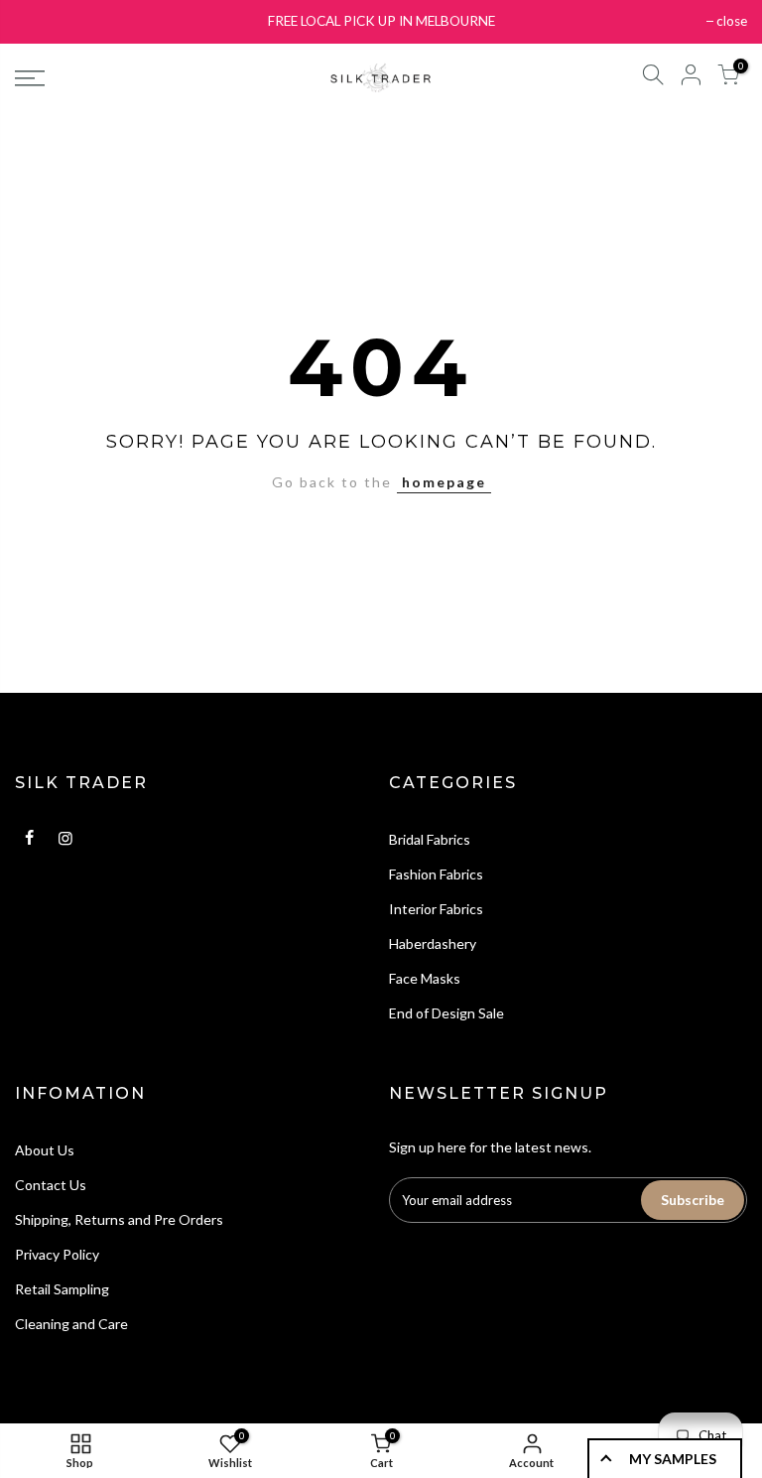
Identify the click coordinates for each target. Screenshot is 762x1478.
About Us (44, 1150)
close (731, 21)
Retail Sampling (62, 1288)
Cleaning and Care (71, 1323)
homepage (444, 481)
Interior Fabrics (436, 908)
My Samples (672, 1458)
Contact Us (50, 1184)
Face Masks (424, 978)
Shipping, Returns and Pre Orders (119, 1219)
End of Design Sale (446, 1013)
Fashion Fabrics (436, 874)
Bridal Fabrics (429, 839)
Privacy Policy (57, 1254)
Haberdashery (432, 943)
